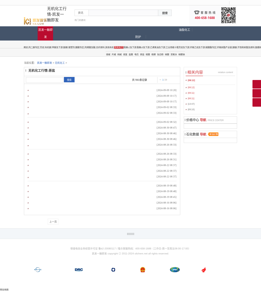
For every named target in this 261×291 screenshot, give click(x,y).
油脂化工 (184, 29)
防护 (138, 36)
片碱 (114, 54)
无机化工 (60, 62)
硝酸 (167, 54)
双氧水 (174, 54)
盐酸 (131, 54)
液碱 (108, 54)
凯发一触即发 (45, 33)
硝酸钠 (181, 54)
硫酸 (148, 54)
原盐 (142, 54)
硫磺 (153, 54)
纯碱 (119, 54)
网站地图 (4, 290)
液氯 (125, 54)
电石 (136, 54)
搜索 (69, 80)
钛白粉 (160, 54)
